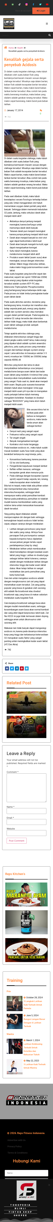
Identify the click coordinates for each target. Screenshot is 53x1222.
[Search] (49, 35)
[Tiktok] (20, 4)
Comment (12, 772)
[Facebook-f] (33, 4)
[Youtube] (47, 4)
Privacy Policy (14, 1146)
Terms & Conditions (17, 1152)
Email (10, 818)
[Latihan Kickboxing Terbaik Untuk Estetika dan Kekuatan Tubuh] (15, 1046)
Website (11, 829)
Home (11, 48)
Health (20, 48)
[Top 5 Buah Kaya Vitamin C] (26, 727)
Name (10, 807)
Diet (13, 720)
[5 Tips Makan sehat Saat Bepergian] (26, 702)
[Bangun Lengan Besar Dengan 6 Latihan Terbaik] (15, 1021)
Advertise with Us (16, 1140)
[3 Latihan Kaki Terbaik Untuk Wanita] (15, 1066)
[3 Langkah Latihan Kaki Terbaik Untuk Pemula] (15, 1003)
